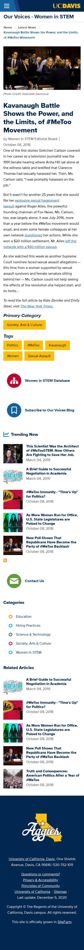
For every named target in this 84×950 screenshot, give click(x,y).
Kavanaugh (57, 345)
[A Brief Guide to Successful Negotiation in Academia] (13, 476)
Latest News (27, 27)
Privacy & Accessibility (40, 880)
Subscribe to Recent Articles (5, 560)
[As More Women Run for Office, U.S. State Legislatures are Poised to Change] (13, 522)
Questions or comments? (40, 874)
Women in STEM (28, 652)
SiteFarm (64, 921)
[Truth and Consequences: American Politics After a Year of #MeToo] (13, 778)
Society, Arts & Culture (24, 324)
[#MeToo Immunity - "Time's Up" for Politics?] (13, 499)
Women (13, 355)
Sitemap (60, 891)
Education (24, 616)
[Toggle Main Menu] (6, 6)
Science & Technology (33, 634)
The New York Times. (36, 306)
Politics (12, 345)
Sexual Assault (39, 355)
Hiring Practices (28, 625)
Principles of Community (41, 885)
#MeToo (33, 345)
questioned (33, 235)
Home (8, 27)
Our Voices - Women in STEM (39, 16)
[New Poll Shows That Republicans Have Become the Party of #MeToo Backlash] (13, 545)
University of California (32, 891)
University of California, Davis (32, 858)
